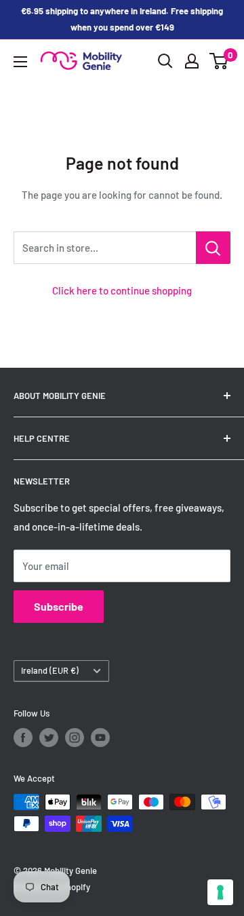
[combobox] (105, 247)
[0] (219, 61)
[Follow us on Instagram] (74, 737)
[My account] (192, 61)
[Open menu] (20, 61)
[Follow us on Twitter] (48, 737)
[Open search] (165, 61)
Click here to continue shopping (122, 290)
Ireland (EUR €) (50, 670)
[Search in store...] (213, 247)
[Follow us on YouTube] (100, 737)
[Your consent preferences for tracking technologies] (220, 892)
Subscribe (58, 606)
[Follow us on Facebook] (23, 737)
